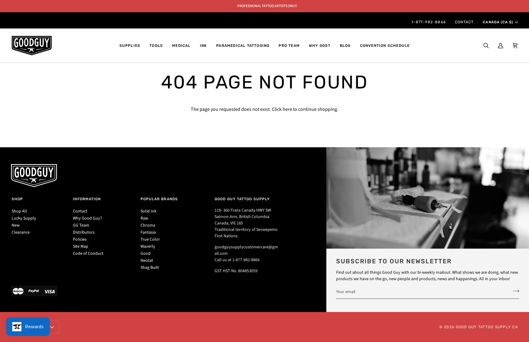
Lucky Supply (24, 218)
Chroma (148, 225)
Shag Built (150, 268)
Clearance (21, 232)
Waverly (148, 246)
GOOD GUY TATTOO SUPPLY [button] (242, 199)
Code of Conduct (88, 253)
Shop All (19, 211)
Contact (80, 211)
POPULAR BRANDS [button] (159, 199)
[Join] (514, 291)
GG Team (81, 225)
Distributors (84, 232)
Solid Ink (148, 211)
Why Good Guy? (87, 218)
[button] (130, 45)
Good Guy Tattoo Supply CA (487, 327)
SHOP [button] (17, 199)
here (287, 109)
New (16, 225)
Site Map (80, 246)
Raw (144, 218)
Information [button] (87, 199)
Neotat (147, 260)
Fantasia (148, 232)
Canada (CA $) (498, 22)
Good (146, 253)
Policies (80, 239)
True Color (150, 239)
